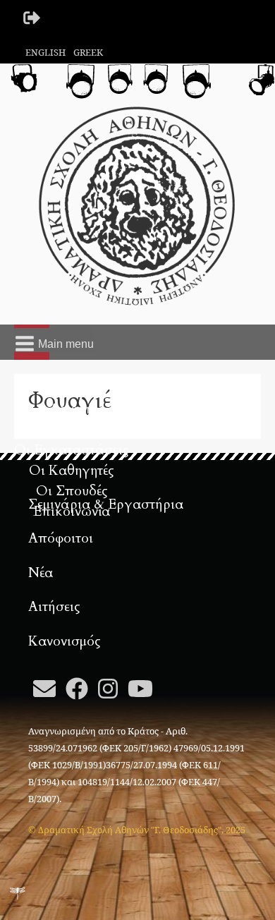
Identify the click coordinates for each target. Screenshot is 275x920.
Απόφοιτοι (60, 538)
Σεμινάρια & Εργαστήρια (105, 504)
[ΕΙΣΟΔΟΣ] (32, 18)
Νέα (40, 573)
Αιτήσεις (54, 607)
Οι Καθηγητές (71, 470)
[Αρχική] (137, 204)
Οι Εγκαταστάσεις (71, 450)
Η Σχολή (71, 429)
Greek (88, 52)
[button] (54, 340)
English (45, 52)
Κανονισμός (64, 641)
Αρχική (71, 409)
